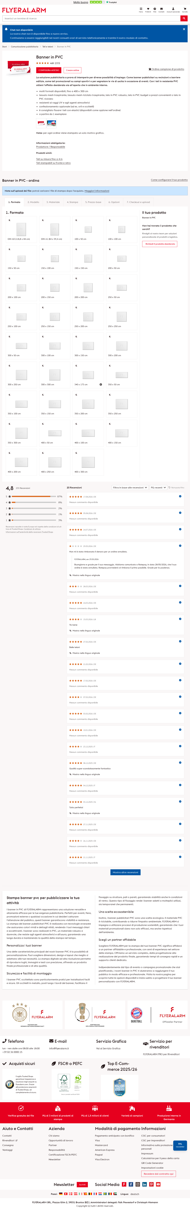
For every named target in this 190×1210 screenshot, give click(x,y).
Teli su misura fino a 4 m (49, 159)
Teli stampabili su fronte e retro (53, 162)
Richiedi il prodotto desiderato (160, 244)
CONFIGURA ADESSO (49, 70)
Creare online (72, 70)
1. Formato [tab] (14, 202)
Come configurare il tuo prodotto (169, 179)
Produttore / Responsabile (50, 146)
